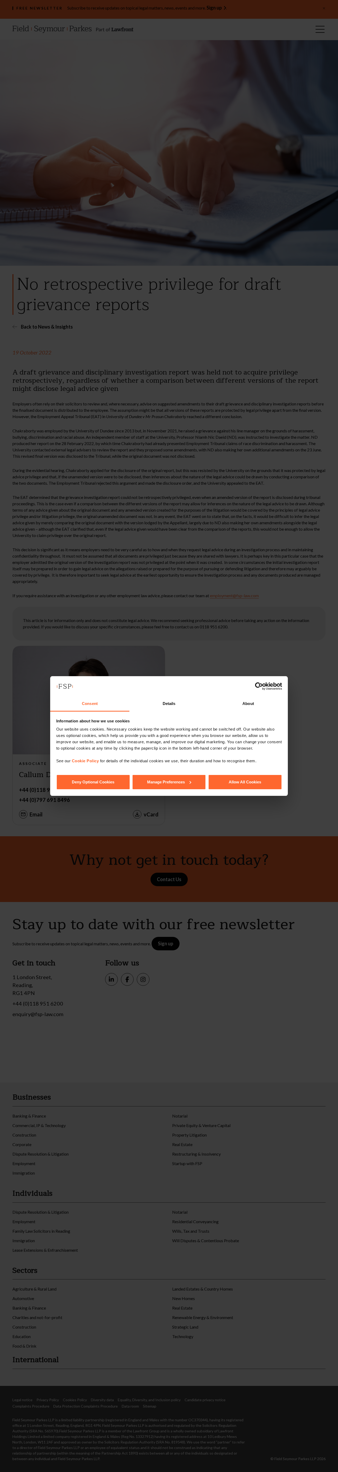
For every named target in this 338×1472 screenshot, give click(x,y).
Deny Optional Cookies (93, 782)
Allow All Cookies (245, 782)
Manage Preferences (166, 782)
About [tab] (248, 703)
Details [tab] (169, 703)
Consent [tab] (90, 703)
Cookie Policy (85, 761)
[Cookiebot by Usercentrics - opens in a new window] (259, 686)
